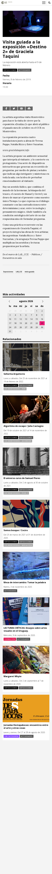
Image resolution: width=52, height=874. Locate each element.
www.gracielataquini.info (16, 150)
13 (26, 319)
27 (26, 327)
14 (31, 319)
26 (21, 327)
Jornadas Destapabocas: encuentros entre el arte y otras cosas (26, 726)
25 (15, 327)
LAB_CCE (23, 254)
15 (37, 319)
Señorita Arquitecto (14, 373)
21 (31, 323)
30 (42, 327)
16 (42, 319)
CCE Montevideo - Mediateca (18, 545)
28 (31, 327)
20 (26, 323)
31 (10, 331)
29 (37, 327)
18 (15, 323)
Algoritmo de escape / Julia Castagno (23, 426)
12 (21, 319)
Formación (10, 639)
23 (42, 323)
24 (10, 327)
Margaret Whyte (12, 676)
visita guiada (29, 272)
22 (37, 323)
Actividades (24, 70)
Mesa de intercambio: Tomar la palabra (25, 582)
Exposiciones (10, 70)
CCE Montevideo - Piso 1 (16, 493)
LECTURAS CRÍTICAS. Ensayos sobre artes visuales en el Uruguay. (25, 629)
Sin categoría (11, 736)
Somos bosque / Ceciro (16, 530)
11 (15, 319)
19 (21, 323)
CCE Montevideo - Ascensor (18, 441)
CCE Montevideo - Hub (15, 389)
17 (10, 323)
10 (10, 319)
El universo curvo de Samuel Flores (22, 478)
